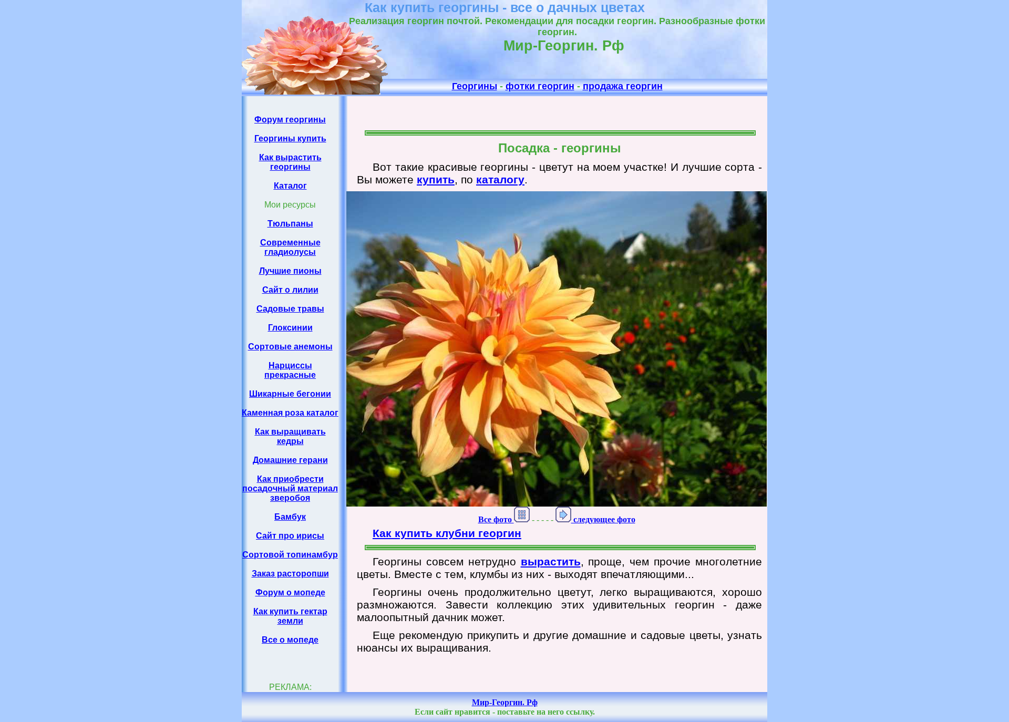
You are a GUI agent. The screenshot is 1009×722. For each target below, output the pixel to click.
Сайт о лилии (290, 289)
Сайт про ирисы (290, 535)
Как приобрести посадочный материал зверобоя (290, 488)
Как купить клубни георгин (447, 533)
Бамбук (290, 516)
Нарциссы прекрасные (290, 370)
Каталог (290, 185)
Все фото (496, 519)
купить (436, 179)
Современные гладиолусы (290, 247)
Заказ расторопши (290, 573)
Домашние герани (290, 460)
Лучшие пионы (290, 270)
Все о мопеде (290, 639)
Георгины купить (290, 138)
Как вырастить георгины (290, 162)
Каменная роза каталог (290, 412)
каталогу (500, 179)
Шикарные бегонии (290, 393)
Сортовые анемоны (290, 346)
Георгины (474, 86)
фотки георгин (540, 86)
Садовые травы (290, 308)
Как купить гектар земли (290, 616)
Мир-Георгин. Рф (505, 702)
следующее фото (603, 519)
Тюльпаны (290, 223)
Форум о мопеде (290, 592)
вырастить (551, 561)
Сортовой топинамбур (290, 554)
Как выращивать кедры (290, 436)
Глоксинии (290, 327)
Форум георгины (290, 119)
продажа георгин (623, 86)
